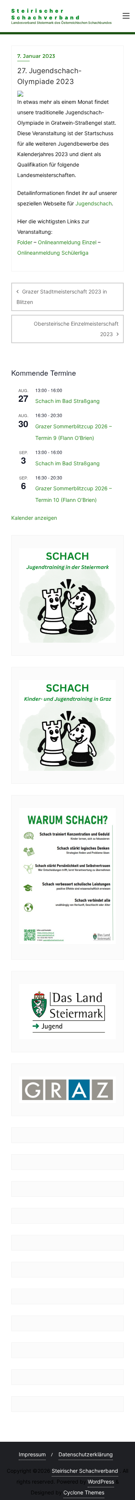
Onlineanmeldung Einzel (67, 242)
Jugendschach (93, 203)
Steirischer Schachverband (85, 1471)
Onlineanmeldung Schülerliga (52, 252)
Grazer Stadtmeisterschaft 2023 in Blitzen (61, 296)
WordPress (101, 1481)
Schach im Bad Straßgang (67, 401)
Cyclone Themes (83, 1492)
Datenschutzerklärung (85, 1454)
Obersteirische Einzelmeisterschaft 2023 (76, 328)
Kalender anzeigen (34, 518)
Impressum (32, 1454)
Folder (24, 242)
